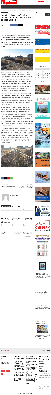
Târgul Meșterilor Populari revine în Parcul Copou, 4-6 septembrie (42, 322)
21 (49, 75)
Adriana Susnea (7, 22)
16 (38, 75)
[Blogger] (2, 371)
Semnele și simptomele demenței (8, 186)
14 (49, 73)
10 (41, 73)
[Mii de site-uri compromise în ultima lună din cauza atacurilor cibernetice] (28, 212)
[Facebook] (2, 178)
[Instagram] (7, 371)
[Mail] (9, 371)
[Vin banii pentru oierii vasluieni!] (6, 227)
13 (47, 73)
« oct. (41, 81)
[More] (25, 25)
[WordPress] (2, 374)
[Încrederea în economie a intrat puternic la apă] (17, 227)
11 (43, 73)
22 (35, 77)
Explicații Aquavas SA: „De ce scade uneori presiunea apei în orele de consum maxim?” (31, 360)
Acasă (2, 10)
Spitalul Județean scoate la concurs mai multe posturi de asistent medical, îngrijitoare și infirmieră (42, 337)
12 (45, 73)
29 (35, 79)
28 (49, 77)
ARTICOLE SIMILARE (6, 206)
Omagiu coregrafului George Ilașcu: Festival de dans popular (16, 218)
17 (41, 75)
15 (35, 75)
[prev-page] (2, 239)
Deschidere (6, 10)
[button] (46, 1)
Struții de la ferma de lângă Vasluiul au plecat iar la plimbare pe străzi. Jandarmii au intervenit (42, 292)
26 (45, 77)
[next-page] (4, 239)
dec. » (44, 81)
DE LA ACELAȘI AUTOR (16, 206)
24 (41, 77)
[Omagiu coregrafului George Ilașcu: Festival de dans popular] (17, 212)
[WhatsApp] (11, 178)
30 (38, 79)
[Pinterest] (8, 178)
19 (45, 75)
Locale (7, 12)
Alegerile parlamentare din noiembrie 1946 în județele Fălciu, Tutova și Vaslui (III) (26, 188)
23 (38, 77)
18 (43, 75)
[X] (5, 178)
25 (43, 77)
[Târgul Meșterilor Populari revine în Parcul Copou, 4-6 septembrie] (42, 316)
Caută (36, 12)
